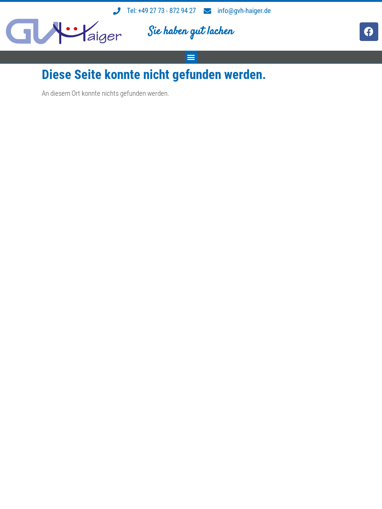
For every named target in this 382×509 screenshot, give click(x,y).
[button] (191, 57)
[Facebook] (369, 31)
